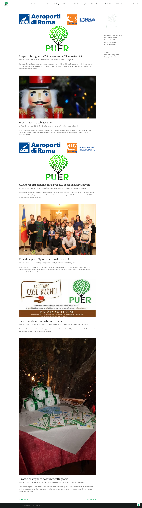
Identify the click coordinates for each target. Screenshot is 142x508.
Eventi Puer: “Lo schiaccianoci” (36, 122)
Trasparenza (126, 4)
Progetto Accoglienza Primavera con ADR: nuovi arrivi (50, 56)
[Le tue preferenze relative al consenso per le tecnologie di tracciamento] (138, 504)
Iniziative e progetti (80, 4)
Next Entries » (91, 499)
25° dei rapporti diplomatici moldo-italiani (44, 259)
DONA (44, 482)
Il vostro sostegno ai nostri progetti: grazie (43, 479)
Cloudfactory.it (40, 505)
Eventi (44, 126)
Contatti (136, 4)
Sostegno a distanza (61, 4)
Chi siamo (34, 4)
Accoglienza (47, 4)
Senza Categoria (67, 60)
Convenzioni (55, 188)
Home (26, 4)
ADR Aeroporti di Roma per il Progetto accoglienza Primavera (54, 184)
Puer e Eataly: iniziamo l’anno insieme (41, 321)
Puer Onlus (25, 60)
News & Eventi (96, 4)
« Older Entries (23, 499)
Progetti (63, 126)
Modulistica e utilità (112, 4)
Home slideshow (47, 60)
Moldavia (57, 60)
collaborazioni (47, 324)
